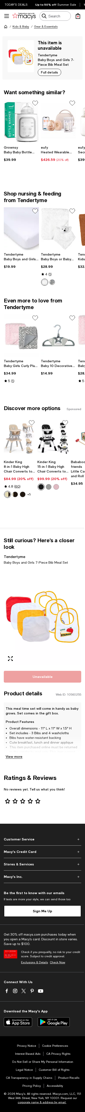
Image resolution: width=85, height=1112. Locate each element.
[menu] (6, 16)
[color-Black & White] (15, 494)
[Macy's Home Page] (24, 16)
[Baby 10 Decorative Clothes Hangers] (58, 335)
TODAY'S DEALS (16, 4)
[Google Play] (54, 1022)
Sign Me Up (42, 911)
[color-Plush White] (44, 282)
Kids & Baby (21, 26)
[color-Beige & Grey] (7, 494)
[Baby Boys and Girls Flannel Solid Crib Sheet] (21, 228)
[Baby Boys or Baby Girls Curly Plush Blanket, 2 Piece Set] (58, 228)
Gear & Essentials (46, 26)
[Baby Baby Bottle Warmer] (21, 120)
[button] (42, 617)
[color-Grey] (48, 487)
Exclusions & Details (34, 962)
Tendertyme (47, 55)
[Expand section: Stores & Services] (42, 864)
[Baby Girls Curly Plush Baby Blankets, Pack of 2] (21, 335)
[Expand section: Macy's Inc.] (42, 877)
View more (14, 756)
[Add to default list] (35, 103)
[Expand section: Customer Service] (42, 839)
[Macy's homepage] (6, 27)
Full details (49, 72)
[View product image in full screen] (10, 658)
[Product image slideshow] (42, 617)
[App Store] (18, 1022)
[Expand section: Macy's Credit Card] (42, 852)
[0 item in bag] (78, 16)
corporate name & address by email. (42, 1102)
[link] (21, 153)
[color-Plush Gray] (52, 282)
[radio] (44, 282)
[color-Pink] (56, 487)
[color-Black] (41, 487)
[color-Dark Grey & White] (23, 494)
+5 (29, 494)
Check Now (57, 962)
